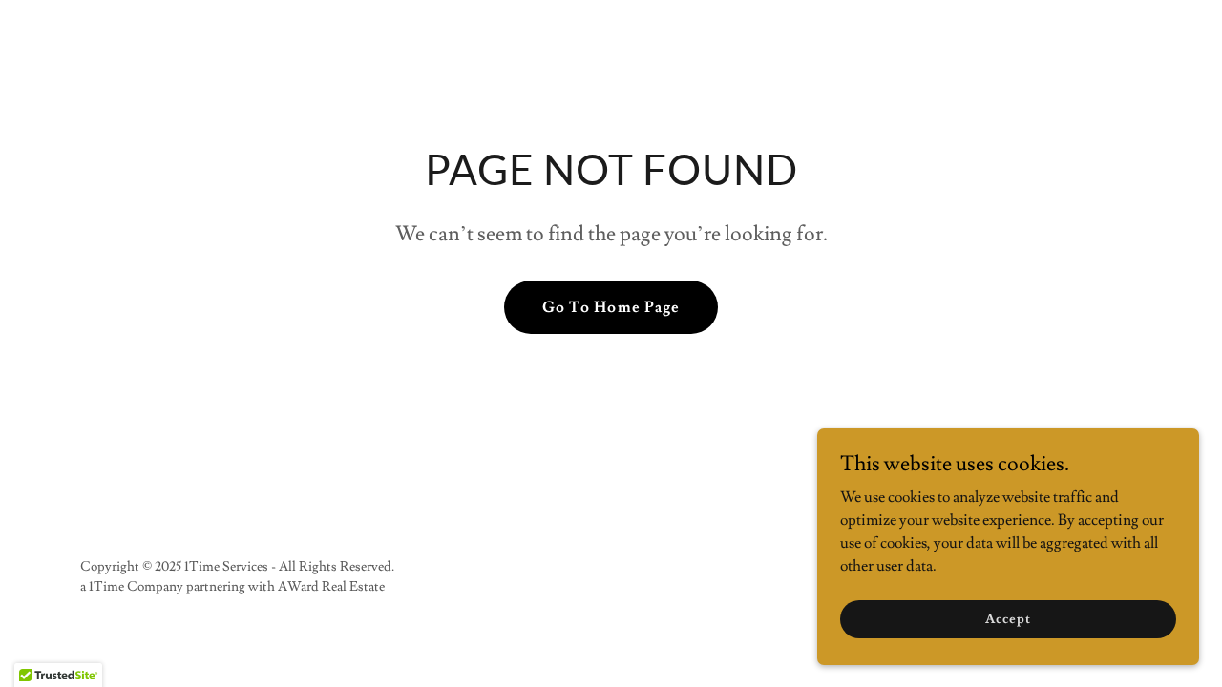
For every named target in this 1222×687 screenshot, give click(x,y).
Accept (1007, 618)
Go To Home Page (610, 307)
